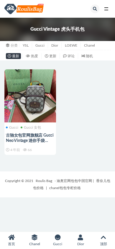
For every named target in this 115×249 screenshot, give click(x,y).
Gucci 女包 (32, 127)
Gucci (40, 45)
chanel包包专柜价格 (65, 188)
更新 (52, 56)
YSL (26, 45)
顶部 (103, 244)
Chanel (89, 45)
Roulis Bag (44, 181)
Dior (54, 45)
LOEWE (71, 45)
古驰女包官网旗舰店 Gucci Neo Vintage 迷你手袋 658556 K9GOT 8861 (30, 140)
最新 (15, 56)
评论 (71, 56)
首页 (11, 244)
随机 (89, 56)
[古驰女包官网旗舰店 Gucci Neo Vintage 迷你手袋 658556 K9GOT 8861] (30, 95)
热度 (34, 56)
